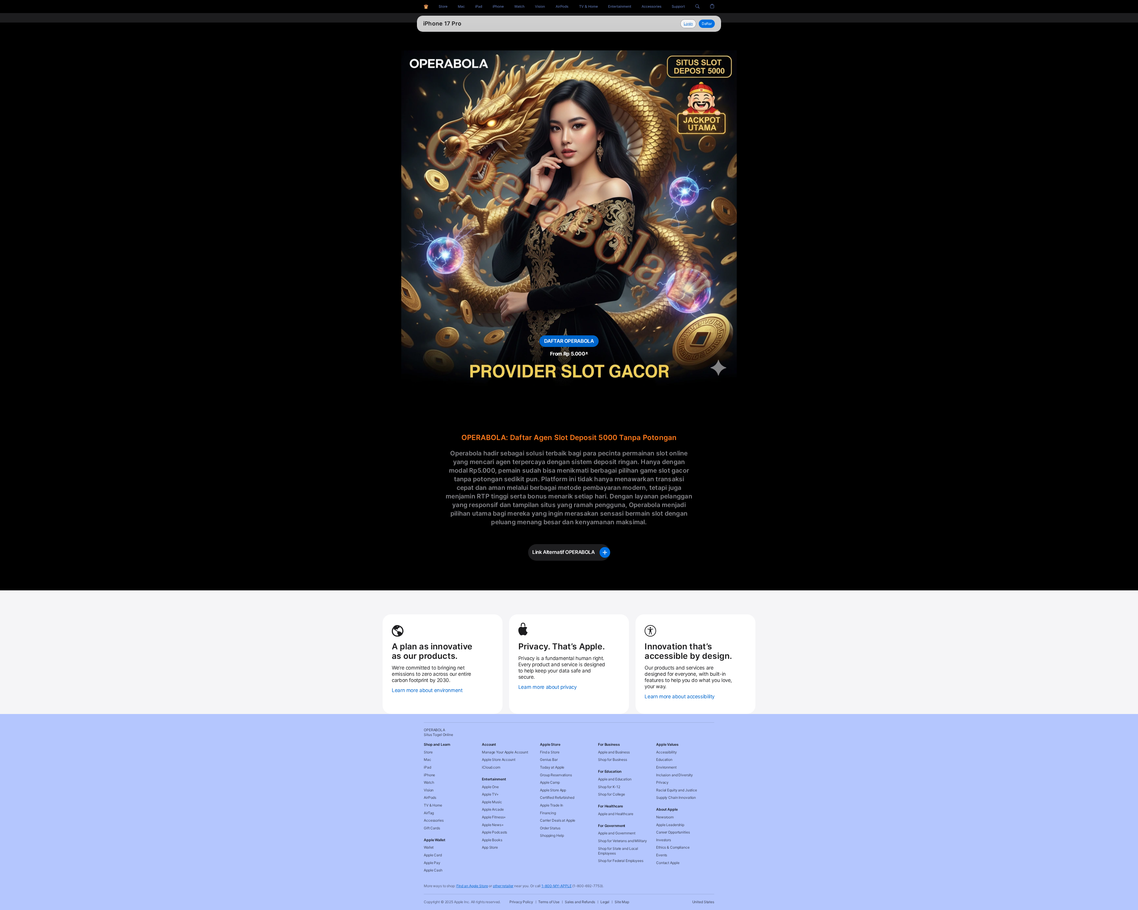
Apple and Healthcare (615, 814)
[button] (697, 6)
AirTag (429, 813)
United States (703, 902)
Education (664, 759)
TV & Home (433, 805)
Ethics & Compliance (673, 847)
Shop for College (611, 794)
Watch (429, 782)
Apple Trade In (551, 805)
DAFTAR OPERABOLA (569, 341)
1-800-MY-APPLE (556, 886)
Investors (663, 840)
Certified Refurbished (557, 797)
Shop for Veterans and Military (622, 841)
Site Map (622, 902)
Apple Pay (432, 862)
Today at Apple (552, 767)
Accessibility (666, 752)
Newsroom (665, 817)
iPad (427, 767)
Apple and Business (614, 752)
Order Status (550, 828)
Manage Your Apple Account (505, 752)
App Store (490, 847)
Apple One (490, 787)
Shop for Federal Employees (620, 860)
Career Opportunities (673, 832)
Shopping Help (552, 835)
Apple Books (492, 840)
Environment (666, 767)
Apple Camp (550, 782)
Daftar (707, 23)
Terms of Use (549, 902)
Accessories (434, 820)
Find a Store (550, 752)
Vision (429, 790)
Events (661, 855)
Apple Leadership (670, 825)
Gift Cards (432, 828)
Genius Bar (549, 759)
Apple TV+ (490, 794)
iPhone (429, 775)
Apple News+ (493, 825)
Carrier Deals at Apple (557, 820)
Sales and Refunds (580, 902)
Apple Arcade (493, 809)
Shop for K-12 (609, 787)
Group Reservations (556, 775)
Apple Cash (433, 870)
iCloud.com (491, 767)
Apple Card (433, 855)
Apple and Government (616, 833)
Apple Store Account (498, 759)
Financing (548, 813)
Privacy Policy (521, 902)
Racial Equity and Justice (676, 790)
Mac (427, 759)
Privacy (662, 782)
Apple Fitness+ (494, 817)
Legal (604, 902)
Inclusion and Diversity (674, 775)
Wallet (429, 847)
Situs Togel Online (448, 23)
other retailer (503, 886)
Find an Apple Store (472, 886)
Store (428, 752)
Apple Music (492, 802)
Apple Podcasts (494, 832)
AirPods (430, 797)
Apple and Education (615, 779)
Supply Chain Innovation (676, 797)
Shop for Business (612, 759)
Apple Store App (553, 790)
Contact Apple (667, 862)
